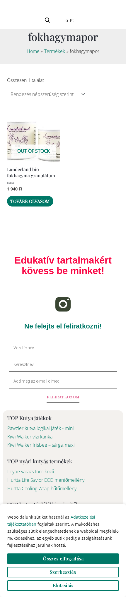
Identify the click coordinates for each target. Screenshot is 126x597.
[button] (7, 19)
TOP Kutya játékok (29, 417)
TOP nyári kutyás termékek (39, 461)
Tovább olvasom (30, 201)
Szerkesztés (63, 572)
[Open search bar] (47, 20)
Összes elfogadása (63, 558)
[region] (63, 550)
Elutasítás (63, 585)
